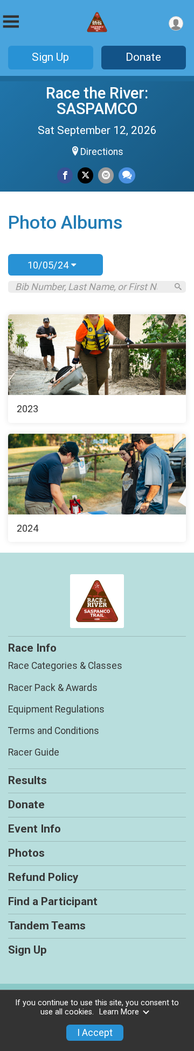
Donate (143, 57)
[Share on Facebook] (65, 175)
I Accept (95, 1032)
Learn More (119, 1012)
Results (27, 780)
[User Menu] (176, 23)
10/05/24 (49, 265)
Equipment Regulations (56, 709)
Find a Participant (53, 901)
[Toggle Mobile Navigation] (11, 22)
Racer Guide (33, 752)
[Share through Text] (127, 175)
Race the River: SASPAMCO (97, 101)
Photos (26, 853)
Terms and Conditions (53, 730)
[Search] (178, 286)
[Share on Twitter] (85, 175)
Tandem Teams (47, 925)
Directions (101, 151)
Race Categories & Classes (65, 665)
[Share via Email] (106, 175)
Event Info (34, 828)
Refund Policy (43, 877)
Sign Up (50, 57)
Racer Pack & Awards (53, 687)
